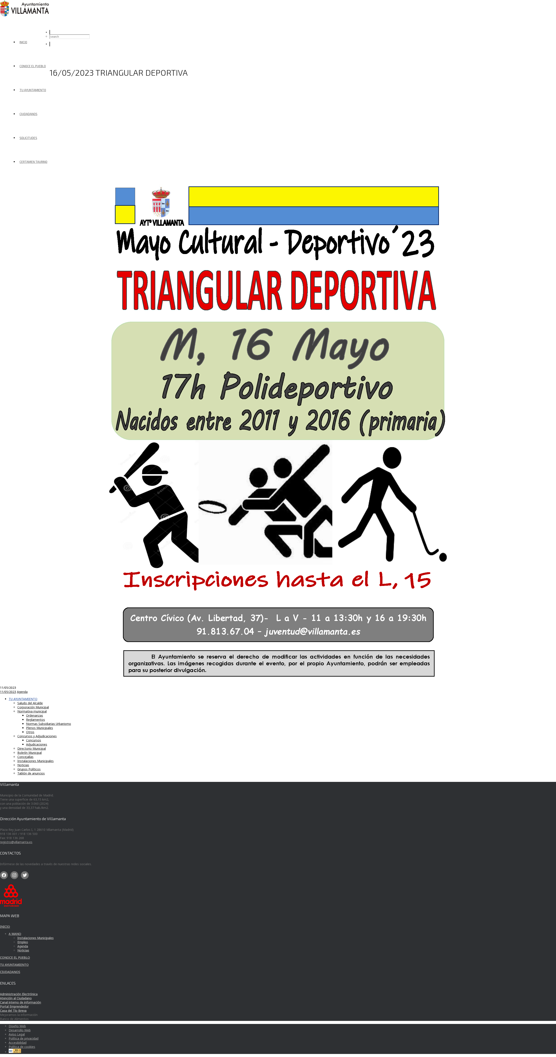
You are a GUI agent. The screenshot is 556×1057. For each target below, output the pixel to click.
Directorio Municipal (31, 748)
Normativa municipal (32, 711)
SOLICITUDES (28, 138)
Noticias (23, 765)
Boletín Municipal (29, 753)
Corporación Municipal (33, 707)
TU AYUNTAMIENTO (33, 90)
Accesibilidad (17, 1042)
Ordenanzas (34, 715)
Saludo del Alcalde (30, 703)
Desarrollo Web (20, 1030)
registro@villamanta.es (16, 842)
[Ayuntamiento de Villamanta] (25, 15)
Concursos (33, 740)
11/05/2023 (8, 692)
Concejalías (25, 757)
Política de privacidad (23, 1038)
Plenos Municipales (39, 728)
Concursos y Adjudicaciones (37, 736)
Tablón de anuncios (31, 773)
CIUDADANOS (28, 114)
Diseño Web (17, 1026)
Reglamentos (35, 719)
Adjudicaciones (36, 744)
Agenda (22, 692)
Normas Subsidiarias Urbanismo (48, 724)
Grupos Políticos (29, 769)
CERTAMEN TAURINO (33, 162)
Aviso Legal (17, 1034)
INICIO (23, 42)
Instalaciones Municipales (35, 761)
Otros (30, 732)
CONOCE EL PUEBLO (33, 66)
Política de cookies (22, 1047)
